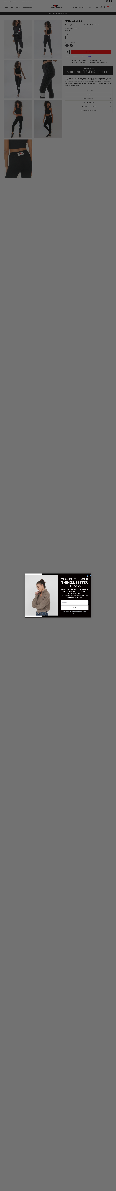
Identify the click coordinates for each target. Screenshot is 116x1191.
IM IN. (74, 608)
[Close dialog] (88, 575)
